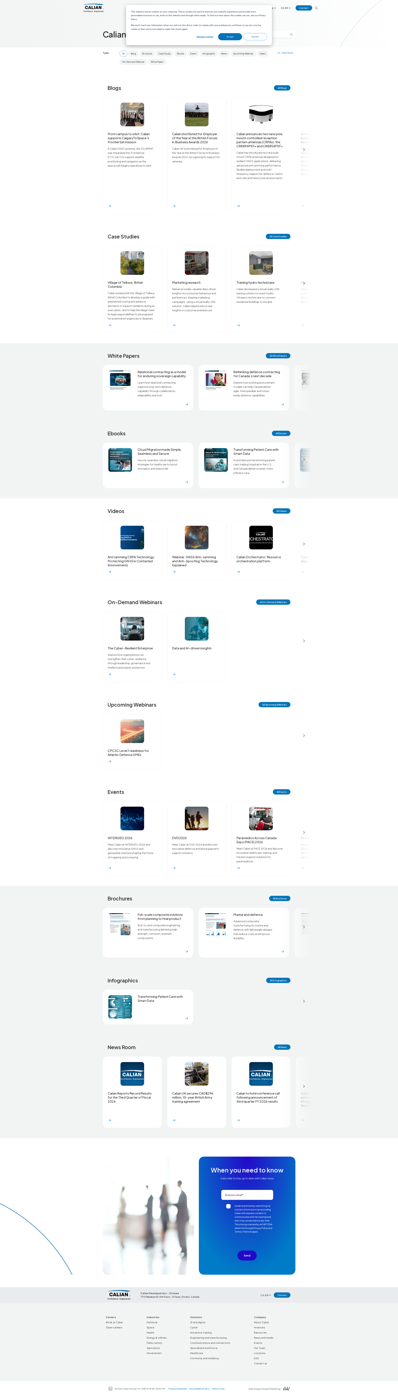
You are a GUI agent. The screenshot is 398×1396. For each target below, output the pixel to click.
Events (258, 1342)
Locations (260, 1353)
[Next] (304, 150)
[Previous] (94, 150)
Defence (152, 1322)
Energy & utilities (157, 1337)
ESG (256, 1358)
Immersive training (201, 1332)
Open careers (114, 1327)
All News (282, 1047)
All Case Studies (278, 236)
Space (150, 1327)
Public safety (154, 1342)
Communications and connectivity (210, 1342)
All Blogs (282, 87)
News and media (263, 1337)
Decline (255, 36)
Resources (260, 1332)
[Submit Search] (291, 34)
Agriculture (153, 1347)
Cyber (194, 1327)
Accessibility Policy (199, 1388)
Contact (303, 8)
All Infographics (278, 980)
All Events (282, 791)
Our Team (259, 1347)
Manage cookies (205, 36)
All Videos (281, 511)
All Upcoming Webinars (274, 704)
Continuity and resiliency (204, 1358)
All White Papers (278, 355)
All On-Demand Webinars (273, 602)
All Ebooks (281, 433)
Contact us (260, 1363)
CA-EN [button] (284, 8)
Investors (259, 1327)
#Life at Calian (114, 1322)
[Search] (316, 8)
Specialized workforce (204, 1347)
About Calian (261, 1322)
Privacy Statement (177, 1388)
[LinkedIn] (110, 1388)
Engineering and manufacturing (208, 1337)
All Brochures (280, 898)
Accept (230, 36)
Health (150, 1332)
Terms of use (218, 1388)
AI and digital (197, 1322)
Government (154, 1353)
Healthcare (196, 1353)
